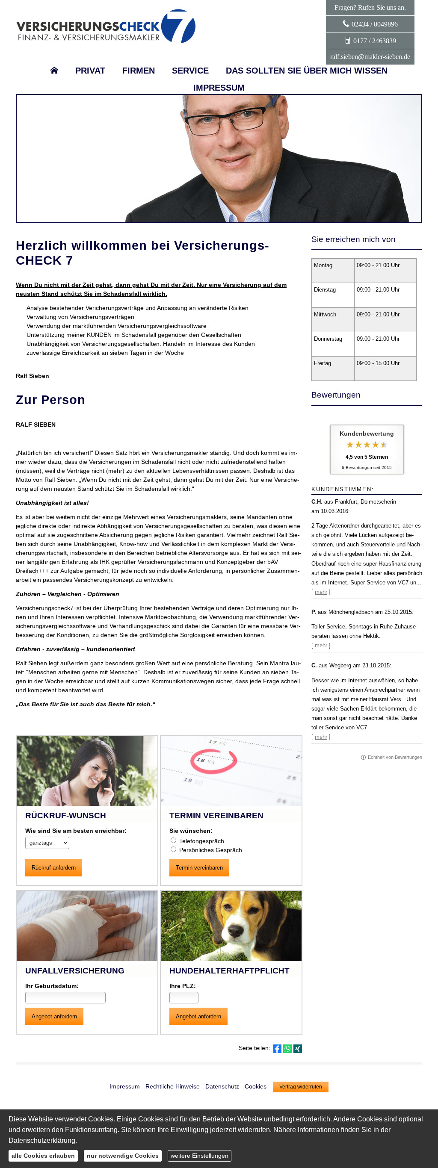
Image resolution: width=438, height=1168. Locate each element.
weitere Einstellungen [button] (199, 1155)
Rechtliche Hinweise (172, 1086)
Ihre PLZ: (182, 985)
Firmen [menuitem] (138, 70)
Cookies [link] (255, 1086)
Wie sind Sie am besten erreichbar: (76, 830)
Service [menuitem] (190, 70)
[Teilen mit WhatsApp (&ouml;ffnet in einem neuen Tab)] (287, 1048)
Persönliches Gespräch (210, 850)
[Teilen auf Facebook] (277, 1048)
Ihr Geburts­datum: (52, 985)
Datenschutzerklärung (42, 1140)
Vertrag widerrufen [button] (300, 1086)
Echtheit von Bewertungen (395, 757)
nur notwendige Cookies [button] (123, 1155)
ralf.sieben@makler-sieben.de (370, 56)
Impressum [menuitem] (219, 87)
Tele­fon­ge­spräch (201, 841)
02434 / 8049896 (375, 24)
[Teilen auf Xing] (297, 1048)
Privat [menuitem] (90, 70)
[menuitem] (54, 70)
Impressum (125, 1086)
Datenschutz (222, 1086)
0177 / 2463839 (374, 40)
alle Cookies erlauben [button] (43, 1155)
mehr (321, 592)
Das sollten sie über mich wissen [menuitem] (307, 70)
